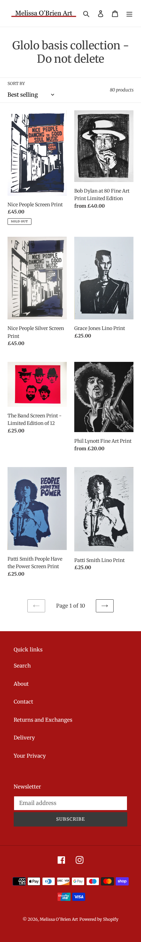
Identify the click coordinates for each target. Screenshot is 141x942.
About (21, 684)
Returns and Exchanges (43, 720)
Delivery (24, 737)
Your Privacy (30, 756)
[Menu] (129, 13)
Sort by (16, 83)
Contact (23, 701)
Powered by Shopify (98, 919)
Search (22, 665)
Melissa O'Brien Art (59, 919)
